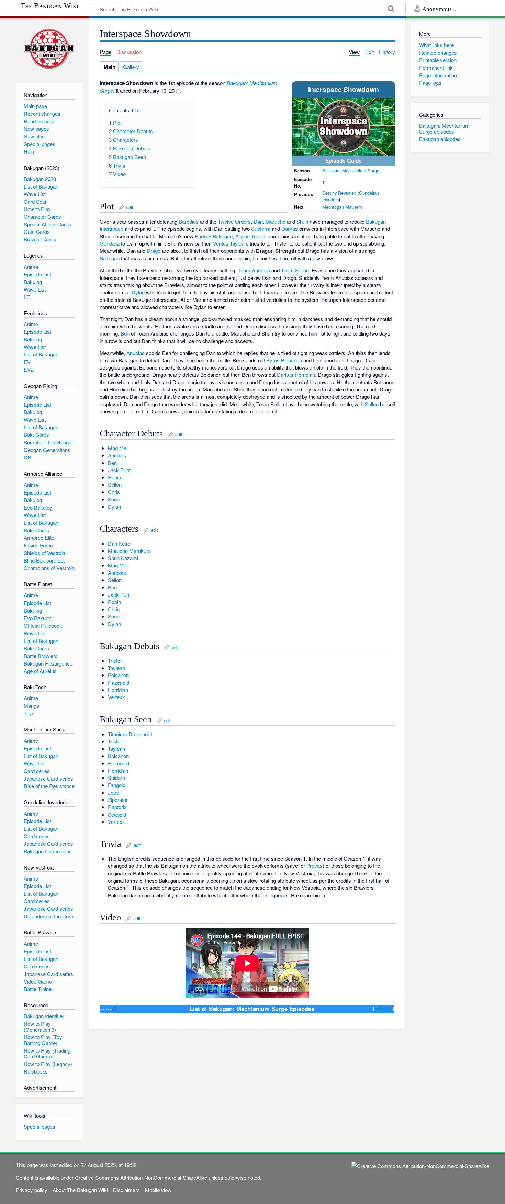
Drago (153, 250)
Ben (125, 333)
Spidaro (116, 777)
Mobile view (158, 1189)
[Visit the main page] (49, 49)
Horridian (305, 374)
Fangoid (116, 784)
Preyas (314, 865)
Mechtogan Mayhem (342, 207)
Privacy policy (31, 1189)
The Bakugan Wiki (49, 6)
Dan (258, 221)
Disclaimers (126, 1189)
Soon (114, 499)
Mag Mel (117, 448)
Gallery (131, 66)
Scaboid (117, 814)
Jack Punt (119, 470)
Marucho (275, 221)
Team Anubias (254, 270)
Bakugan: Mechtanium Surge (350, 170)
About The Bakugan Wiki (80, 1189)
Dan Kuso (119, 543)
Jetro (113, 792)
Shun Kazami (123, 557)
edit (129, 207)
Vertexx (116, 697)
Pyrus (273, 360)
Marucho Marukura (129, 550)
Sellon (372, 404)
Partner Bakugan (214, 236)
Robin (114, 477)
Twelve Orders (234, 221)
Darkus (289, 228)
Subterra (260, 228)
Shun (302, 221)
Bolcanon (291, 360)
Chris (114, 492)
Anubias (135, 352)
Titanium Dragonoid (130, 734)
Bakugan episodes (440, 139)
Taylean (238, 243)
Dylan (138, 292)
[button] (116, 111)
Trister (258, 236)
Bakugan (110, 258)
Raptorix (117, 806)
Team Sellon (295, 270)
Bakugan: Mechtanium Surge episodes (444, 128)
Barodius (189, 221)
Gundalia (110, 243)
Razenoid (118, 682)
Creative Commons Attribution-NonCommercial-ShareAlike (141, 1177)
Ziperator (118, 799)
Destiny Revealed (339, 193)
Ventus (220, 243)
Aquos (242, 236)
